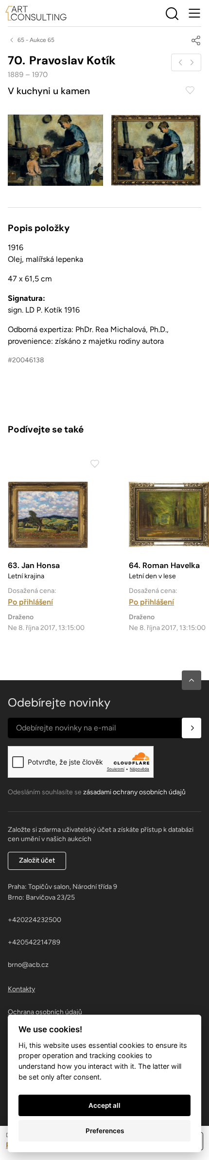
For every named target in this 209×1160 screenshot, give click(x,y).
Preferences (105, 1131)
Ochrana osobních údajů (45, 1012)
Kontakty (21, 989)
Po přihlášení (30, 602)
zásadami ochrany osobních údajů (134, 792)
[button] (191, 680)
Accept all (104, 1105)
